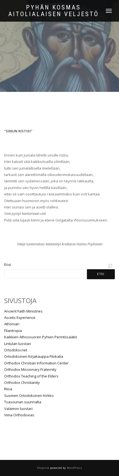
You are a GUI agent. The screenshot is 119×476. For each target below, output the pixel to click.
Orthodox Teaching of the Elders (31, 376)
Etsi (7, 264)
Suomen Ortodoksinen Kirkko (29, 395)
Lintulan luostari (17, 343)
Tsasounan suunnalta (22, 401)
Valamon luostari (18, 408)
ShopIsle (43, 468)
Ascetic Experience (19, 317)
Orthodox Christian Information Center (36, 363)
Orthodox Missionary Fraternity (30, 369)
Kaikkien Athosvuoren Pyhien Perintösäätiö (40, 336)
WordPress (74, 468)
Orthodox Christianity (22, 382)
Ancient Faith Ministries (23, 311)
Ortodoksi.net (15, 349)
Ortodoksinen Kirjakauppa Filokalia (33, 356)
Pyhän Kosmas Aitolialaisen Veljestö (53, 10)
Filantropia (13, 330)
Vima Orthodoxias (19, 414)
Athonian (11, 323)
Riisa (8, 388)
